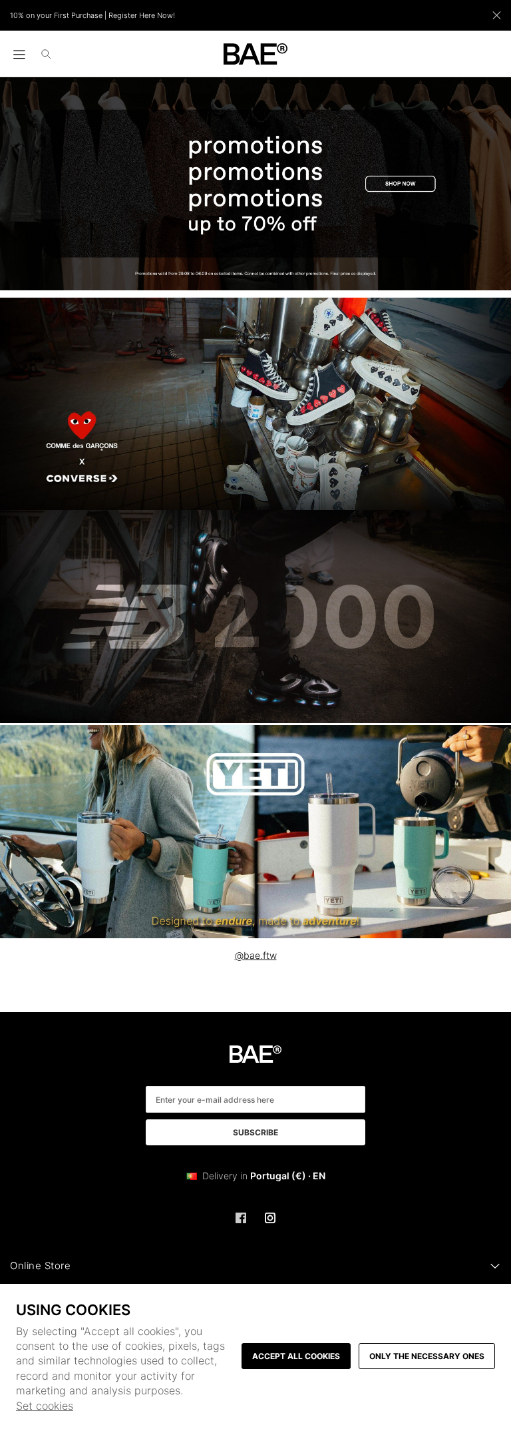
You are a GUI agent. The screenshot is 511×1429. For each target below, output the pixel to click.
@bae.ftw (256, 955)
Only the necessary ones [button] (426, 1356)
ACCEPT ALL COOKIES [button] (296, 1356)
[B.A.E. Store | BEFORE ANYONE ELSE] (256, 54)
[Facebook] (241, 1218)
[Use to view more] (255, 183)
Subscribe (255, 1132)
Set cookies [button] (44, 1405)
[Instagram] (270, 1218)
